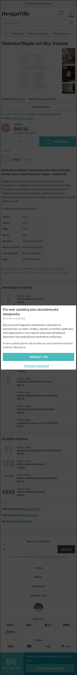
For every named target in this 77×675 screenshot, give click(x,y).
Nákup (38, 577)
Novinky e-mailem (38, 541)
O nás (38, 568)
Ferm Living (29, 515)
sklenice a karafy (21, 521)
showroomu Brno (23, 118)
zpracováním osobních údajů (52, 556)
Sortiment (38, 586)
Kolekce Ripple (47, 99)
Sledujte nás (38, 595)
